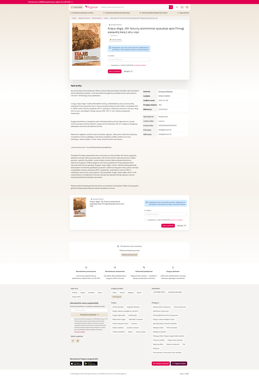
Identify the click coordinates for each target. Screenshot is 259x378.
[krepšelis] (187, 7)
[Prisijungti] (182, 7)
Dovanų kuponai (162, 363)
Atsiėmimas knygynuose (161, 311)
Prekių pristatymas (180, 307)
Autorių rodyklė (141, 332)
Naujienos (156, 348)
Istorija (106, 18)
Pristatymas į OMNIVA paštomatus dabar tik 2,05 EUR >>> (50, 2)
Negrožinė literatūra (84, 18)
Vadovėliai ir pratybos (136, 319)
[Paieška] (170, 7)
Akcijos (130, 332)
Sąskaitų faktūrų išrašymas (161, 307)
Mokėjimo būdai (158, 328)
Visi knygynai (117, 297)
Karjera (83, 292)
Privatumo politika (159, 340)
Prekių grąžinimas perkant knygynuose (165, 315)
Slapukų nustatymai (172, 344)
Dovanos (134, 323)
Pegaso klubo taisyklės (175, 340)
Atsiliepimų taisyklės (159, 332)
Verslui (100, 292)
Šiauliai (139, 292)
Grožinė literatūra (118, 307)
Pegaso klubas (180, 363)
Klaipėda (131, 292)
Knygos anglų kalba (119, 315)
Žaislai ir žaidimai (118, 328)
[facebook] (73, 341)
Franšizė (74, 292)
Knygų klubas (76, 297)
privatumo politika (140, 65)
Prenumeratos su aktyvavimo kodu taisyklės (167, 352)
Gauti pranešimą (114, 71)
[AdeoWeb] (184, 374)
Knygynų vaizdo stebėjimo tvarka (163, 319)
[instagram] (78, 341)
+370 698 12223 (159, 292)
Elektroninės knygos (119, 319)
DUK (184, 344)
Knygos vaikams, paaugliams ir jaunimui (125, 311)
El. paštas (111, 56)
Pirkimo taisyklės (172, 328)
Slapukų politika (158, 344)
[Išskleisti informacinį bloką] (177, 7)
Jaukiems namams (133, 328)
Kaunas (122, 292)
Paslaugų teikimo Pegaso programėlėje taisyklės (168, 336)
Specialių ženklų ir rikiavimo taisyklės (165, 323)
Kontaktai (91, 292)
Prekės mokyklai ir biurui (120, 323)
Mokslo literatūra (97, 18)
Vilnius (115, 292)
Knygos (74, 18)
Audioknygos (132, 315)
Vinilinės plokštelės (119, 332)
